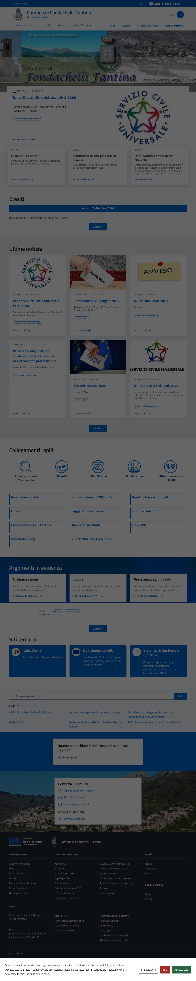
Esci (165, 970)
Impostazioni (148, 970)
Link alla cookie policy (38, 974)
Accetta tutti (181, 970)
